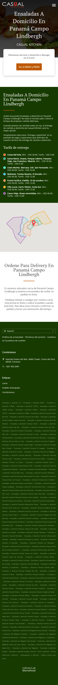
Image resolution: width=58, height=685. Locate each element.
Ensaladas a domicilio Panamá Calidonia (30, 574)
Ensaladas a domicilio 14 (11, 403)
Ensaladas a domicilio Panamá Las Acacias (24, 511)
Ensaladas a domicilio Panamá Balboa (16, 595)
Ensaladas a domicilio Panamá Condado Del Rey (20, 571)
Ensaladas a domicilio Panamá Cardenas (30, 588)
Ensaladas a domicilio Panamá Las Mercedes (37, 543)
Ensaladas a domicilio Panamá (33, 620)
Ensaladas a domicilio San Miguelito (25, 648)
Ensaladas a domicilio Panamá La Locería (24, 539)
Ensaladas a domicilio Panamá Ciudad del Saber (38, 592)
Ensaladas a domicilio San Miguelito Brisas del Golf (29, 630)
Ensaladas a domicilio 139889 (19, 413)
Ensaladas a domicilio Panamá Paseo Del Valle (28, 494)
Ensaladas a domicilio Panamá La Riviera (24, 518)
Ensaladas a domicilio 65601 (33, 403)
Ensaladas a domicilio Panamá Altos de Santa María (38, 578)
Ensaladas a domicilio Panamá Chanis (24, 424)
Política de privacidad (12, 337)
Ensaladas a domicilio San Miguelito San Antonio (19, 641)
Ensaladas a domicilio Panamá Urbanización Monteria (35, 525)
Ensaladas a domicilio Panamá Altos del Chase (38, 550)
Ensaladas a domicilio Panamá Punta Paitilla (29, 459)
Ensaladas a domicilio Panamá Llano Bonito (17, 483)
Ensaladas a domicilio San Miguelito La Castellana (37, 637)
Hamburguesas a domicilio (30, 655)
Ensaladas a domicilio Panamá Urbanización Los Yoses (20, 476)
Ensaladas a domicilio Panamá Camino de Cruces (20, 553)
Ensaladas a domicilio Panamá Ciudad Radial (39, 501)
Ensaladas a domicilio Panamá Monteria (33, 609)
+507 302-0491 (12, 366)
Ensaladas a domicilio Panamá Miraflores (40, 473)
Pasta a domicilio (43, 651)
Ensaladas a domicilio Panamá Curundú (15, 560)
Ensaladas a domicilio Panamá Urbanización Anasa (20, 504)
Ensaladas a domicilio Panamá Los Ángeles (39, 452)
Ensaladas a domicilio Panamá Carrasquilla (17, 431)
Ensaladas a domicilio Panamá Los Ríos (23, 585)
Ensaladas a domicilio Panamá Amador (24, 599)
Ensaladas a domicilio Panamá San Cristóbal (38, 480)
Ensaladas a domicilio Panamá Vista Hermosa (30, 438)
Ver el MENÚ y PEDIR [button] (29, 66)
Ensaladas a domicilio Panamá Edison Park (17, 466)
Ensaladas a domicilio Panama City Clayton (24, 627)
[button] (54, 5)
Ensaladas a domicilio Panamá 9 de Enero (18, 581)
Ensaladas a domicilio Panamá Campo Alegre (17, 445)
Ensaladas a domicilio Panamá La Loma (25, 434)
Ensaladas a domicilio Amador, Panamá (22, 651)
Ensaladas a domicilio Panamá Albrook (25, 564)
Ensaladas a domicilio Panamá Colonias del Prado (20, 529)
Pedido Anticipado (11, 387)
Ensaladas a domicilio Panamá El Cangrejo (29, 448)
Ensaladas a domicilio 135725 (27, 406)
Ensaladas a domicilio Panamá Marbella (33, 469)
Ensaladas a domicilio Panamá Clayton (25, 616)
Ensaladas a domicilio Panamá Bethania (16, 455)
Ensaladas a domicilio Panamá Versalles (32, 532)
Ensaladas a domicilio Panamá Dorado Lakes (37, 567)
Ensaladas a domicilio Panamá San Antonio (17, 606)
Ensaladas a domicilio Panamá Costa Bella (24, 417)
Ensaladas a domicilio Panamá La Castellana (37, 602)
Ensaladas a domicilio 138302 (26, 410)
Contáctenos (8, 392)
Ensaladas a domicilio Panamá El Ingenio (40, 441)
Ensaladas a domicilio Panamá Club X (40, 462)
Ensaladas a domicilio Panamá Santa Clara (30, 487)
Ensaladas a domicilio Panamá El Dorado (16, 546)
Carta (4, 383)
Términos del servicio (35, 337)
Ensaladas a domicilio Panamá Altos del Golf (38, 427)
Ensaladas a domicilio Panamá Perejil (40, 557)
